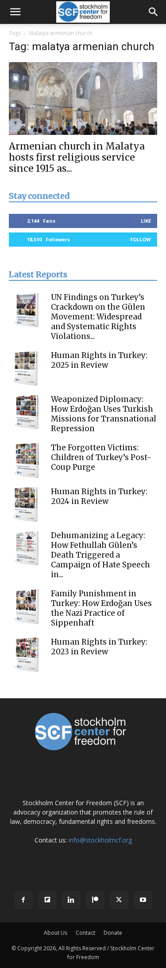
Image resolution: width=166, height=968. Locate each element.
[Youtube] (143, 900)
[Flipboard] (47, 900)
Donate (113, 933)
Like (146, 220)
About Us (55, 933)
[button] (15, 12)
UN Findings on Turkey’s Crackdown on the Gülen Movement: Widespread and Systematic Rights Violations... (98, 316)
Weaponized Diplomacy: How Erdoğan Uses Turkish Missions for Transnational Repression (103, 413)
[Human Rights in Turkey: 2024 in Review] (26, 504)
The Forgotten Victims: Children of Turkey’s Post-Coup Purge (101, 457)
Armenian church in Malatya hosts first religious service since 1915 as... (77, 157)
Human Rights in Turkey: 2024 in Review (99, 496)
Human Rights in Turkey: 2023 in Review (99, 647)
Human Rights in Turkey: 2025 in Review (99, 360)
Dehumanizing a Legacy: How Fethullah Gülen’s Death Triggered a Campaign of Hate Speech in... (100, 555)
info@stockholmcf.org (100, 840)
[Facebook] (23, 900)
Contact (85, 933)
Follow (140, 239)
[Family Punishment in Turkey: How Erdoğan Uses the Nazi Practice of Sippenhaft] (26, 606)
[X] (119, 900)
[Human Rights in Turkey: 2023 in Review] (26, 655)
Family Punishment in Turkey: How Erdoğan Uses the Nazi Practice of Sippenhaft (101, 608)
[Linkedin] (71, 900)
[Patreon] (95, 900)
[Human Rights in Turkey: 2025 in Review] (26, 368)
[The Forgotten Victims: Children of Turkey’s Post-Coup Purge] (26, 460)
